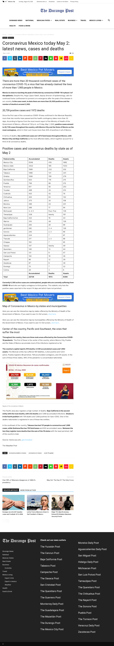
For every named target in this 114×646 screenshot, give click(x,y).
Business (71, 20)
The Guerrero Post (50, 597)
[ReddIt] (30, 58)
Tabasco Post (47, 565)
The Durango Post (50, 623)
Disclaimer (52, 1)
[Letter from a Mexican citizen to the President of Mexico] (38, 502)
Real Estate (60, 20)
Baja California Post (51, 559)
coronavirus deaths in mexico (17, 453)
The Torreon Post (88, 619)
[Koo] (71, 58)
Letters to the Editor (62, 1)
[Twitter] (10, 58)
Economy (8, 568)
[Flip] (56, 58)
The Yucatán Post (50, 546)
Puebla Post (84, 612)
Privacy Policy (74, 1)
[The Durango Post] (57, 10)
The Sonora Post (87, 606)
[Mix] (25, 58)
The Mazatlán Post (50, 616)
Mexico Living (95, 20)
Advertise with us (42, 1)
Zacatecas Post (86, 631)
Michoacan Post (87, 568)
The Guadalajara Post (52, 610)
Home (4, 34)
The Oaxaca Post (49, 578)
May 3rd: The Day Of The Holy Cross (60, 480)
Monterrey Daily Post (51, 603)
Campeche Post (49, 572)
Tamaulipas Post (87, 581)
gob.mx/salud (27, 440)
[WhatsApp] (35, 58)
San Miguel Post (87, 555)
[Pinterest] (40, 58)
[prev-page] (3, 520)
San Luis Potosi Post (89, 574)
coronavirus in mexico (35, 453)
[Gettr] (66, 58)
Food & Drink (24, 26)
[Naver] (51, 58)
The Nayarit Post (87, 600)
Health (12, 26)
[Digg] (45, 58)
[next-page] (7, 520)
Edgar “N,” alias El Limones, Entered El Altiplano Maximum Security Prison (61, 514)
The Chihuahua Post (89, 593)
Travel (83, 20)
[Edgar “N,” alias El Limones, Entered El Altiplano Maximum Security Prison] (63, 502)
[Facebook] (4, 58)
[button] (109, 21)
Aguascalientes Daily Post (92, 549)
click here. (52, 314)
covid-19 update (48, 453)
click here (55, 323)
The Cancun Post (49, 553)
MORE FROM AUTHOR (28, 490)
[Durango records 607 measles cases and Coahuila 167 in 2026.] (13, 502)
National (29, 20)
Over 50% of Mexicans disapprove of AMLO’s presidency (19, 481)
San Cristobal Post (50, 584)
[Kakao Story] (61, 58)
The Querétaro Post (51, 591)
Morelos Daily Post (88, 542)
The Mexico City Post (52, 629)
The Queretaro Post (89, 587)
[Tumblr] (15, 58)
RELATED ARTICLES (11, 490)
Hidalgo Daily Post (88, 562)
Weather (8, 585)
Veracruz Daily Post (89, 625)
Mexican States (43, 20)
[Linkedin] (20, 58)
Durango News (15, 20)
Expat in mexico (10, 581)
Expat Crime (9, 578)
